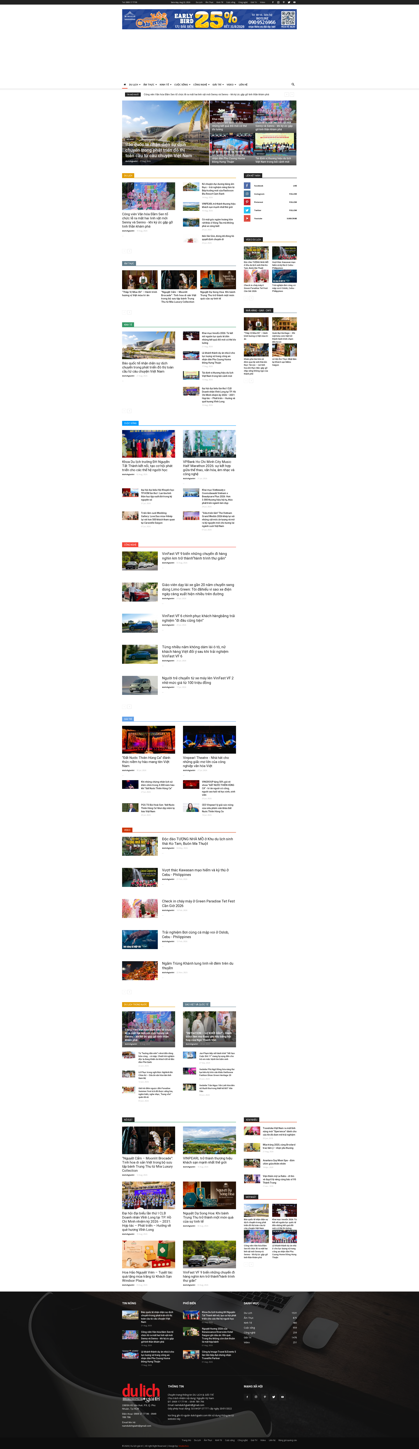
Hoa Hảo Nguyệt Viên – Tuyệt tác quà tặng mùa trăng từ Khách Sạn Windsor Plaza (147, 1276)
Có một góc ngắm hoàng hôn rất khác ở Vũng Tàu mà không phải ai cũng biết (218, 222)
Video (262, 2)
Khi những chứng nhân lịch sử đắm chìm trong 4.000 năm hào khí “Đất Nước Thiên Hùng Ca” (157, 785)
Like (295, 185)
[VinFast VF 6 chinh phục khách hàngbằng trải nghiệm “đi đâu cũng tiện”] (140, 623)
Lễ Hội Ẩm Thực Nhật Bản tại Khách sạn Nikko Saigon (284, 362)
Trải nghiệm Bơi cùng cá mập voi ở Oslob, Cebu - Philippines (283, 288)
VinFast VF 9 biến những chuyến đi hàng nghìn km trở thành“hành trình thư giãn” (209, 1276)
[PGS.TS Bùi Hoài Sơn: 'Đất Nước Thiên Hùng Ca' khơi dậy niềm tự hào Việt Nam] (130, 807)
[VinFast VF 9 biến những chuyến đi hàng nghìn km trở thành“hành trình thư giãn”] (140, 560)
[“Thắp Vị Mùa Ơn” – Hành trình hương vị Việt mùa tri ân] (140, 279)
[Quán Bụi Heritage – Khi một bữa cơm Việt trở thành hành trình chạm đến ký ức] (284, 323)
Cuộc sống (230, 2)
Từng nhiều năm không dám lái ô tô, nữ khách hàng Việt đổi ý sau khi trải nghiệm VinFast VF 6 (195, 651)
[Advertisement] (209, 56)
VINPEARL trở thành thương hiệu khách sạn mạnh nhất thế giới (207, 1160)
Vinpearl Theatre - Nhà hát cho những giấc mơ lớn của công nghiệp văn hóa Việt (206, 762)
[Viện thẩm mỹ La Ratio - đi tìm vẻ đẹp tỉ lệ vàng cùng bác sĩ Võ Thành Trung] (252, 1178)
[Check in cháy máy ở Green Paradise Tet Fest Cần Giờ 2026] (140, 908)
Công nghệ (242, 2)
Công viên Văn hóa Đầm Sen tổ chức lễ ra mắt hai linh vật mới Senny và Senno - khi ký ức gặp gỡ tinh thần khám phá (147, 220)
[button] (293, 84)
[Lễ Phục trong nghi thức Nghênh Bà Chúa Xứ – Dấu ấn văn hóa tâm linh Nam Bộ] (128, 1074)
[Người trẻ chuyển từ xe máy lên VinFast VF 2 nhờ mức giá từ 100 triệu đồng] (140, 685)
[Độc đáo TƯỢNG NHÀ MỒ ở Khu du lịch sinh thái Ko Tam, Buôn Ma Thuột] (140, 846)
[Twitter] (289, 2)
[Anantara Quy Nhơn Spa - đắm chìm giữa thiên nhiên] (252, 1163)
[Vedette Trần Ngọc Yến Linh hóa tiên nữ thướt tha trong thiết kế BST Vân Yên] (189, 1087)
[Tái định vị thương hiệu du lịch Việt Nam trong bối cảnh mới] (274, 144)
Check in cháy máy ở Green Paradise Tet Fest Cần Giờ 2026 (256, 288)
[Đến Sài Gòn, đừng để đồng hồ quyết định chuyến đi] (191, 238)
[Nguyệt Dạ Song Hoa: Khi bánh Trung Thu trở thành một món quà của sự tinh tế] (218, 279)
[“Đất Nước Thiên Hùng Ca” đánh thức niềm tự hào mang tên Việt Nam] (148, 739)
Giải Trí (254, 2)
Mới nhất (130, 139)
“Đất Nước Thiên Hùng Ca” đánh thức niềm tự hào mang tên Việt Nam (146, 762)
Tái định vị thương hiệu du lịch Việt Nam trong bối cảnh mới (176, 94)
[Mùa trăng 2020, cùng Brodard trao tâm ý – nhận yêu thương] (252, 1147)
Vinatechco (184, 1446)
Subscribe (292, 218)
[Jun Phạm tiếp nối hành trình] (189, 1055)
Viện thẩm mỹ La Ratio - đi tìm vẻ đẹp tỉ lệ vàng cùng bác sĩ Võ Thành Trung (279, 1179)
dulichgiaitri (131, 161)
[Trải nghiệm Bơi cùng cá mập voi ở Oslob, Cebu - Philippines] (140, 939)
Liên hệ (243, 84)
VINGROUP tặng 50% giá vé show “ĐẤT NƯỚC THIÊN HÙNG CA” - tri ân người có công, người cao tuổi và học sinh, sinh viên (218, 788)
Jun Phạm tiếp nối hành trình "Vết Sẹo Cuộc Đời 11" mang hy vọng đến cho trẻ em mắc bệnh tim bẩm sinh (217, 1056)
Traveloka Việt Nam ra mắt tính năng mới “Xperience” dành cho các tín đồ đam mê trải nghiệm (280, 1131)
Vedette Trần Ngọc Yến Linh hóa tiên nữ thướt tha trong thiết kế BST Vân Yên (217, 1088)
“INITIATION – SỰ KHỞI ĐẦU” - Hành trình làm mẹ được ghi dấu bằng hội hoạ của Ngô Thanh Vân (209, 1036)
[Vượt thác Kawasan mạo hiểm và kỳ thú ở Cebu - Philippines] (140, 877)
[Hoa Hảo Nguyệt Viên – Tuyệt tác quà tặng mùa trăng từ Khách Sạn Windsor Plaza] (148, 1254)
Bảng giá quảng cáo (288, 1440)
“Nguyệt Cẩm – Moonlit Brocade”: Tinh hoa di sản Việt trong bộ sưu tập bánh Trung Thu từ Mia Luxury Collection (147, 1164)
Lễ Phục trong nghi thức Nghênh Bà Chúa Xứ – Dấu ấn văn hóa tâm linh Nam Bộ (155, 1075)
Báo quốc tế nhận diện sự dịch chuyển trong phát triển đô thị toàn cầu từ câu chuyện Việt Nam (147, 367)
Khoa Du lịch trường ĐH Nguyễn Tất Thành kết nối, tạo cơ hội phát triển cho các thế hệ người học (147, 466)
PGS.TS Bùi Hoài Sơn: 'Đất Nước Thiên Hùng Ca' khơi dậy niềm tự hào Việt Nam (158, 808)
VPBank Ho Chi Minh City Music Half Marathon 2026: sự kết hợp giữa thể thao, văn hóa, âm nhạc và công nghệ (208, 468)
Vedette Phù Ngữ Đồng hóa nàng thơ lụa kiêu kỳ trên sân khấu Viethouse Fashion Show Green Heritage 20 (217, 1072)
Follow (293, 194)
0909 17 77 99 (131, 2)
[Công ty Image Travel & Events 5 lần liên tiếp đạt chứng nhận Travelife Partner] (191, 1354)
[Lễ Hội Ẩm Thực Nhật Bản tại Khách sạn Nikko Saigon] (284, 350)
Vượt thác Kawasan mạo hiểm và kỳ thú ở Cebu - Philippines (283, 265)
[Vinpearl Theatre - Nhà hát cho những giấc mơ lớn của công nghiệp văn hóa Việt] (209, 739)
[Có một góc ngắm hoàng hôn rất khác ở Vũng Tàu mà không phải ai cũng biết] (191, 222)
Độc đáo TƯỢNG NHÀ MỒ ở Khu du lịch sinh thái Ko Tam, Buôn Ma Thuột (256, 265)
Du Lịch (199, 2)
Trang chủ (186, 1440)
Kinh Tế (220, 2)
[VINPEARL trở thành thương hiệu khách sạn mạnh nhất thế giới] (191, 206)
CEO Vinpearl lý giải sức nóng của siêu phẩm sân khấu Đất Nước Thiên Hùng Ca (217, 808)
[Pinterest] (283, 2)
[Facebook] (272, 2)
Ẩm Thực (209, 2)
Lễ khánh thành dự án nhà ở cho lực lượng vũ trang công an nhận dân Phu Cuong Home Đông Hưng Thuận (284, 1251)
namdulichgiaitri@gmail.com (136, 1425)
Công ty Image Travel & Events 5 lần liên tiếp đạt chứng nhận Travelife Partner (219, 1355)
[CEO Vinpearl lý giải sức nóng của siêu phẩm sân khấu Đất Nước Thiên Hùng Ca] (191, 807)
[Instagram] (278, 2)
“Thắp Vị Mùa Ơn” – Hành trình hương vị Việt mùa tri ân (256, 336)
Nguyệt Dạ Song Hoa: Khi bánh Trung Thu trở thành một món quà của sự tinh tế (217, 295)
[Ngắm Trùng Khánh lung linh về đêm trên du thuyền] (140, 970)
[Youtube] (294, 2)
